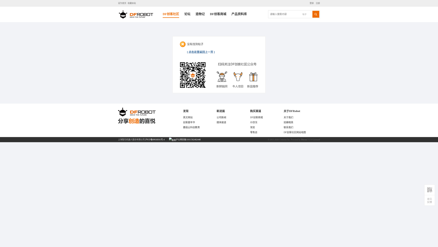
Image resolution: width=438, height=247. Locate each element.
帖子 (304, 14)
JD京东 (253, 122)
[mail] (429, 200)
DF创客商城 (218, 14)
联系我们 (288, 127)
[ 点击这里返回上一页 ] (201, 52)
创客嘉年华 (189, 122)
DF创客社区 (171, 14)
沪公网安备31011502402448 (188, 139)
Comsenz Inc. (284, 139)
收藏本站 (132, 3)
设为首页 (122, 3)
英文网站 (188, 117)
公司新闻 (221, 117)
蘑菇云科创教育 (191, 127)
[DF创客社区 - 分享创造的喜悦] (140, 21)
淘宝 (252, 127)
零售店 (253, 132)
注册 (317, 3)
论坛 (187, 14)
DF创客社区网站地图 (295, 132)
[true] (315, 14)
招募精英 (288, 122)
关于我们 (288, 117)
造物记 (200, 14)
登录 (312, 3)
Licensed (316, 139)
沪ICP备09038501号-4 (155, 139)
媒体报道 (221, 122)
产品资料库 (239, 14)
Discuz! (304, 139)
